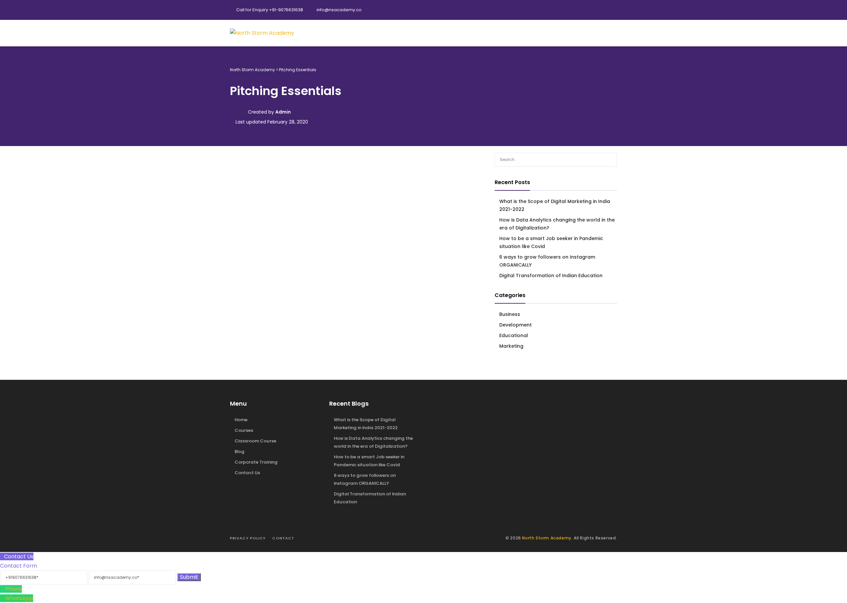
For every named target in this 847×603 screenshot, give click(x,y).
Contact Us (247, 473)
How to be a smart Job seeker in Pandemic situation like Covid (551, 242)
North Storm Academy (546, 538)
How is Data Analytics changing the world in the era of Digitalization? (557, 224)
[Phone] (2, 589)
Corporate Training (256, 462)
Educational (513, 335)
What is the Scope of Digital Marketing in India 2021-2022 (554, 205)
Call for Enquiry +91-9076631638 (269, 10)
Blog (240, 451)
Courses (244, 430)
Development (515, 325)
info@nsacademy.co (339, 10)
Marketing (511, 346)
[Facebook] (584, 10)
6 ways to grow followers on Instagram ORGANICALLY (547, 261)
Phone (13, 589)
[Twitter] (597, 10)
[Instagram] (610, 10)
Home (241, 420)
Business (509, 314)
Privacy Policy (248, 538)
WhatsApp (19, 598)
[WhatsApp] (2, 598)
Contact (283, 538)
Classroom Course (255, 441)
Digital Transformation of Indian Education (550, 275)
